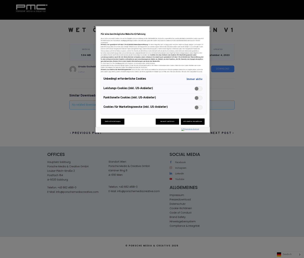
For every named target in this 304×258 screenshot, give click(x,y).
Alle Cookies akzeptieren (192, 121)
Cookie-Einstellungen (113, 121)
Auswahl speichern (167, 121)
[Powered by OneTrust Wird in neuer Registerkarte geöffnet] (194, 130)
